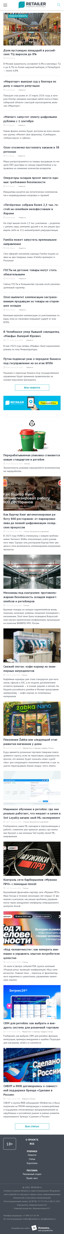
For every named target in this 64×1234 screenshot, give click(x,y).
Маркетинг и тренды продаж (35, 748)
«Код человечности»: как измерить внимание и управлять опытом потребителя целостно (31, 953)
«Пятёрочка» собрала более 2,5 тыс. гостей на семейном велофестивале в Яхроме (31, 209)
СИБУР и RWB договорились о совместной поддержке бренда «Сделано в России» (30, 1090)
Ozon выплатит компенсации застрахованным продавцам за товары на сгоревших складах (31, 301)
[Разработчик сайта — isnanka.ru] (42, 1228)
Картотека (32, 1163)
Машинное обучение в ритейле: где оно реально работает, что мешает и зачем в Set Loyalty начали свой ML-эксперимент (32, 813)
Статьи (27, 464)
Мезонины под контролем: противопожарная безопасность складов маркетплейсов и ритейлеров (30, 597)
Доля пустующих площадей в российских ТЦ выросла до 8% (29, 52)
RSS (32, 1143)
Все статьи (32, 1126)
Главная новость (18, 16)
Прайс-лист (32, 1178)
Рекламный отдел (32, 1174)
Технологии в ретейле (39, 531)
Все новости (32, 387)
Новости (22, 90)
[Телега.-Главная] (32, 397)
